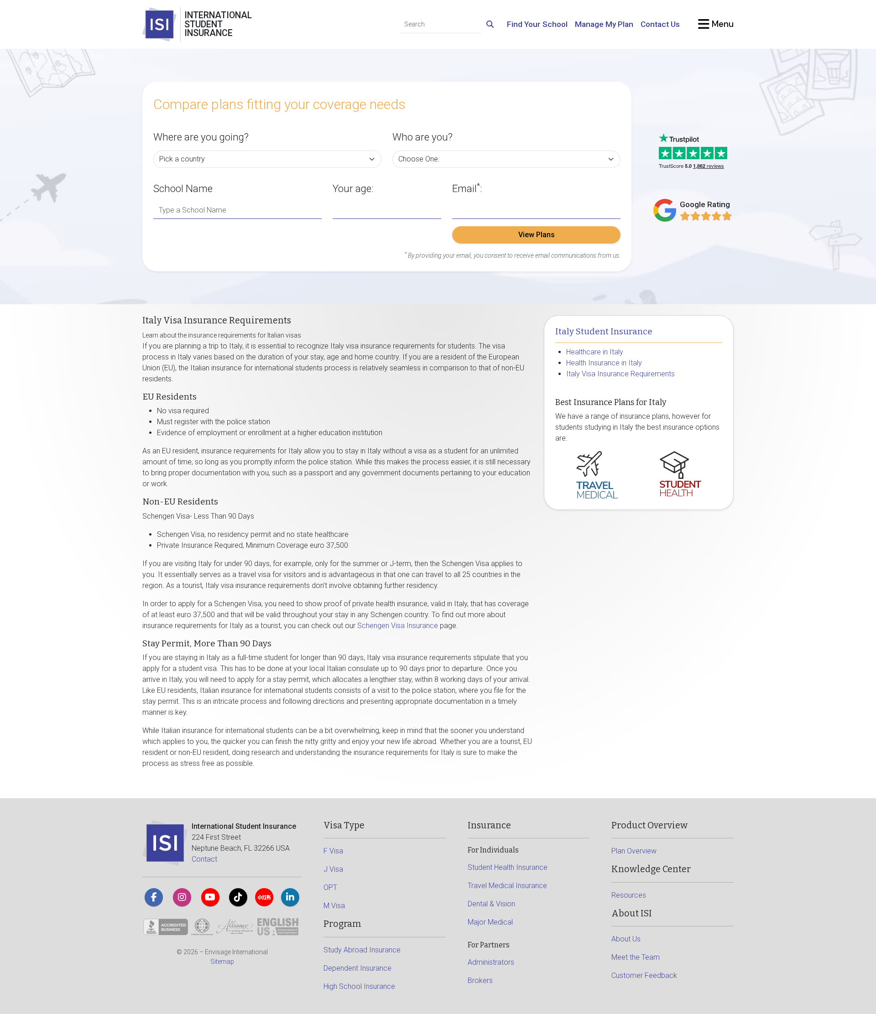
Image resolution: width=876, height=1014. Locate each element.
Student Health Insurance (508, 867)
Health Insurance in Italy (604, 363)
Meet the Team (635, 957)
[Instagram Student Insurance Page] (182, 897)
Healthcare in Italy (594, 352)
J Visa (333, 869)
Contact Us (660, 24)
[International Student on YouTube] (210, 897)
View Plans (536, 234)
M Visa (334, 905)
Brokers (480, 980)
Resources (628, 895)
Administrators (491, 962)
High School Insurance (359, 986)
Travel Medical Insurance (507, 885)
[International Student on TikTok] (238, 897)
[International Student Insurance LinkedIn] (290, 897)
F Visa (333, 851)
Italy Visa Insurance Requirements (620, 373)
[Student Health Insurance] (681, 473)
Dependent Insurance (357, 968)
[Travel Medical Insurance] (597, 474)
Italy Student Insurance (603, 332)
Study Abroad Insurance (362, 950)
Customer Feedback (644, 975)
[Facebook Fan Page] (153, 897)
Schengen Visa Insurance (397, 625)
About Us (626, 939)
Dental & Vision (491, 904)
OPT (330, 887)
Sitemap (222, 961)
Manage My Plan (604, 24)
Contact (204, 859)
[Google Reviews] (706, 216)
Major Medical (490, 922)
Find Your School (537, 24)
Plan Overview (634, 851)
